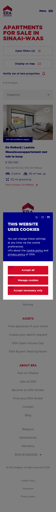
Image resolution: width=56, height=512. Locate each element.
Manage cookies (28, 280)
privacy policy (16, 254)
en (48, 217)
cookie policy (34, 250)
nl (36, 217)
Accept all (28, 270)
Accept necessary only (28, 290)
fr (42, 217)
